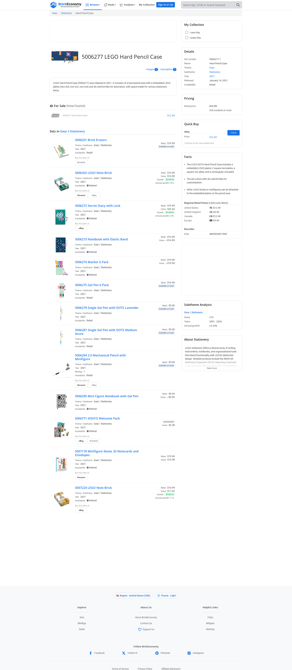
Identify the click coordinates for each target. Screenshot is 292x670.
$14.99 (171, 176)
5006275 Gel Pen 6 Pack (92, 285)
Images (150, 69)
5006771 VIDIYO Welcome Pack (97, 418)
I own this (152, 158)
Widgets (210, 623)
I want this (152, 163)
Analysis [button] (129, 4)
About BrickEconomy (146, 617)
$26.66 (171, 209)
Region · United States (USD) (135, 595)
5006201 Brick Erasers (91, 140)
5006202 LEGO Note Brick (93, 173)
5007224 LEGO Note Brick (93, 488)
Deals (82, 629)
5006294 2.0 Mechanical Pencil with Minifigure (100, 357)
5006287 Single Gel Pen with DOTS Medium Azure (106, 332)
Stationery (66, 13)
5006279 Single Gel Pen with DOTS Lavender (107, 308)
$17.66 (171, 491)
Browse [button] (94, 4)
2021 (83, 149)
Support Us (148, 629)
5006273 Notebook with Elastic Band (101, 239)
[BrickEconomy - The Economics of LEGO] (66, 5)
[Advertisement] (113, 29)
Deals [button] (111, 4)
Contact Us (146, 623)
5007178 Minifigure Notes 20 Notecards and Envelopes (107, 453)
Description (166, 69)
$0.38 (172, 425)
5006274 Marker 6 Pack (91, 262)
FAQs (210, 617)
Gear (54, 13)
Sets (82, 617)
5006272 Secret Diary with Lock (97, 206)
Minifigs (82, 623)
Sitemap (210, 629)
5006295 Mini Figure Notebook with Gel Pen (106, 396)
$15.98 (171, 459)
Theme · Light (168, 595)
